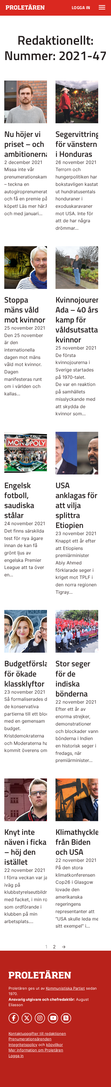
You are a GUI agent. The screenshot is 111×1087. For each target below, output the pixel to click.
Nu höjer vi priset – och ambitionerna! (28, 144)
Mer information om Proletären (36, 1050)
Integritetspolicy (23, 1044)
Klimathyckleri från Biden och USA (80, 842)
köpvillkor (54, 1044)
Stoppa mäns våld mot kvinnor (24, 309)
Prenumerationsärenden (30, 1039)
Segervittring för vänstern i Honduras (78, 144)
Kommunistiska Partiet (65, 988)
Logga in (81, 7)
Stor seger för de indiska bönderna (73, 678)
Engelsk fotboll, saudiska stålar (19, 500)
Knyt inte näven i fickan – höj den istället (27, 847)
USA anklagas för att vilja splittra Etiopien (76, 505)
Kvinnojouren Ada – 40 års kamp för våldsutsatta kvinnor (78, 319)
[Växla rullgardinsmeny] (102, 7)
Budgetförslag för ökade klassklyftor (28, 673)
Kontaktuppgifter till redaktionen (37, 1033)
